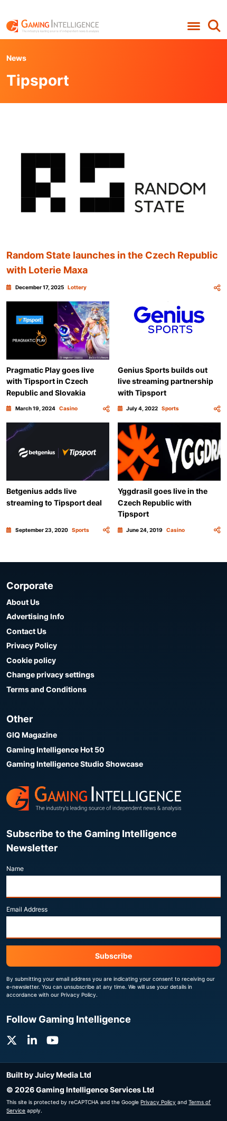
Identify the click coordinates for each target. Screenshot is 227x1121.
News (16, 57)
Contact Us (26, 631)
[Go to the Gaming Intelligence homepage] (52, 26)
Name (15, 868)
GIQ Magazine (31, 734)
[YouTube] (52, 1040)
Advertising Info (35, 616)
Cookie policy (31, 660)
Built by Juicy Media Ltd (48, 1074)
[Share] (217, 287)
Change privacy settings (50, 674)
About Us (23, 602)
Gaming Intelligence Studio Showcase (74, 763)
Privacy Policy (31, 645)
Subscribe (113, 955)
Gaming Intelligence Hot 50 (55, 749)
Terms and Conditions (46, 689)
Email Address (27, 909)
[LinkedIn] (32, 1040)
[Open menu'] (193, 26)
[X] (11, 1040)
